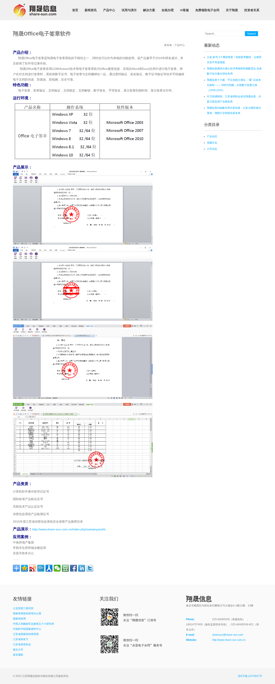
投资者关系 (251, 10)
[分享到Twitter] (89, 568)
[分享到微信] (57, 568)
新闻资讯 (91, 10)
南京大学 (18, 649)
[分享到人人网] (49, 568)
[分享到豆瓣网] (65, 568)
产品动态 (212, 136)
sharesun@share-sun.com (227, 634)
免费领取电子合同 (207, 10)
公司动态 (212, 148)
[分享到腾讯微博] (40, 568)
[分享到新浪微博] (32, 568)
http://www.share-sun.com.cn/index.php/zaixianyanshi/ (69, 529)
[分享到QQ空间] (24, 568)
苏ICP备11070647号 (250, 676)
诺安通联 (18, 654)
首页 (75, 10)
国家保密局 (19, 618)
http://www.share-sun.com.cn (229, 639)
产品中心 (109, 10)
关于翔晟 (232, 10)
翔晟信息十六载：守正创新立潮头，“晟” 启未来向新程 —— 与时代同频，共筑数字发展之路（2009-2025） (234, 85)
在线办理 (168, 10)
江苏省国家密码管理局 (26, 634)
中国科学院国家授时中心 (27, 628)
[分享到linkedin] (81, 568)
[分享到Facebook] (73, 568)
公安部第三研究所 (23, 608)
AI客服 (184, 10)
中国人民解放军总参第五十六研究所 (33, 623)
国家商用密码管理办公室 (27, 613)
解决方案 (149, 10)
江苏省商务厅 (20, 639)
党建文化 (212, 142)
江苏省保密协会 (22, 644)
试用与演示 (129, 10)
